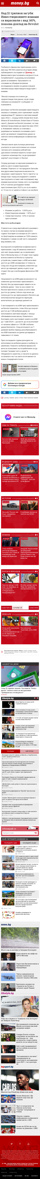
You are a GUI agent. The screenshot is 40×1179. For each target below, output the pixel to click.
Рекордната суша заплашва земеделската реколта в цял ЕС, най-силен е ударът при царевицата (19, 771)
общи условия (7, 1176)
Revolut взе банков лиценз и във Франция (10, 441)
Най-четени (29, 751)
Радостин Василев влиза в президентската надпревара (27, 965)
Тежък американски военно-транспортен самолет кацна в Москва (26, 976)
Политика (4, 694)
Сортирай (16, 608)
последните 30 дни (29, 843)
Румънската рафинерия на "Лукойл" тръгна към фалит (28, 478)
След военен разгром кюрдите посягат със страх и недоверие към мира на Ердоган (10, 552)
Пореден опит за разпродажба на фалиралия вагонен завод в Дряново (17, 805)
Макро (13, 34)
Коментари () (33, 34)
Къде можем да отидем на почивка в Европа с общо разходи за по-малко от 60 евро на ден (26, 744)
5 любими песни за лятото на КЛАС (29, 513)
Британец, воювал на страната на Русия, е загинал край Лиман (25, 986)
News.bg (3, 1169)
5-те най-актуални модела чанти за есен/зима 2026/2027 (26, 718)
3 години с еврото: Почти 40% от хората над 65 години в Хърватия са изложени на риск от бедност (26, 849)
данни (16, 397)
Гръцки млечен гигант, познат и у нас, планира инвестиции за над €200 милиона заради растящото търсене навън (26, 866)
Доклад (28, 72)
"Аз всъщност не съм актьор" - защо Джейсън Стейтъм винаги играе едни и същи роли (26, 735)
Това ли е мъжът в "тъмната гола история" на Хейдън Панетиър (19, 1020)
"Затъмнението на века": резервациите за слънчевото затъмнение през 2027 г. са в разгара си (26, 1060)
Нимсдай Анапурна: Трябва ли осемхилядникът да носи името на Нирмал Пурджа (10, 631)
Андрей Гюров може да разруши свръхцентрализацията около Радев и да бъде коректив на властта (29, 553)
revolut (21, 397)
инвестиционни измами (31, 397)
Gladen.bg (4, 1172)
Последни (10, 751)
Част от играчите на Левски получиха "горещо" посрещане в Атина (25, 1109)
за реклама (18, 1176)
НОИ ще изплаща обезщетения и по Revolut (28, 441)
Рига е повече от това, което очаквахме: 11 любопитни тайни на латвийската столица (26, 711)
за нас (27, 1176)
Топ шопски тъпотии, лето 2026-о (29, 630)
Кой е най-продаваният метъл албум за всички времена (26, 1048)
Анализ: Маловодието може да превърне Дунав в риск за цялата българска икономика (19, 798)
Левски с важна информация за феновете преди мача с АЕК (27, 1118)
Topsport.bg (29, 1169)
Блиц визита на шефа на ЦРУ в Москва (26, 954)
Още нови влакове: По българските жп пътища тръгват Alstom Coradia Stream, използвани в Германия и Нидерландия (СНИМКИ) (18, 763)
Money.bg (12, 1169)
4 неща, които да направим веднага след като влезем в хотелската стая (24, 727)
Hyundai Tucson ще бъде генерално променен (10, 514)
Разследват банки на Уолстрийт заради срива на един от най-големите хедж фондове (18, 778)
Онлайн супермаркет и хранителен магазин (23, 913)
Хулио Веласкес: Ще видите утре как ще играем (24, 1097)
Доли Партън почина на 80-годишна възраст (25, 702)
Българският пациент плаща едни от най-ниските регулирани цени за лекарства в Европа (19, 812)
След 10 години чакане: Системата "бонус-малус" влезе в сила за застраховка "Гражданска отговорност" (19, 690)
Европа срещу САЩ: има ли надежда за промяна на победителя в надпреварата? (10, 588)
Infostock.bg (13, 1172)
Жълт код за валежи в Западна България (18, 950)
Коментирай (34, 608)
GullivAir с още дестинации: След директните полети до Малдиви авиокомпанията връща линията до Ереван (19, 819)
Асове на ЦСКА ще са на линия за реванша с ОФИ (27, 1127)
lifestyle (8, 699)
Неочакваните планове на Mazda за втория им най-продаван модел (27, 1026)
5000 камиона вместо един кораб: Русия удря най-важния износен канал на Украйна (26, 857)
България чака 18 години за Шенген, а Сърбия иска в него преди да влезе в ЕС (10, 478)
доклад (6, 397)
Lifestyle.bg (20, 1169)
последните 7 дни (10, 843)
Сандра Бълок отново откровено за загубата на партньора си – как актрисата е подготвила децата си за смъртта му (27, 1038)
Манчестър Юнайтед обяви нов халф (17, 1092)
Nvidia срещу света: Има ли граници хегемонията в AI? (29, 587)
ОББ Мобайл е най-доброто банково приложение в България (19, 785)
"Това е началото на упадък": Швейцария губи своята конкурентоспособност (25, 893)
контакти (34, 1176)
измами (11, 397)
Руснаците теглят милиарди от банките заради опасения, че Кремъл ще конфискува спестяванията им (26, 884)
